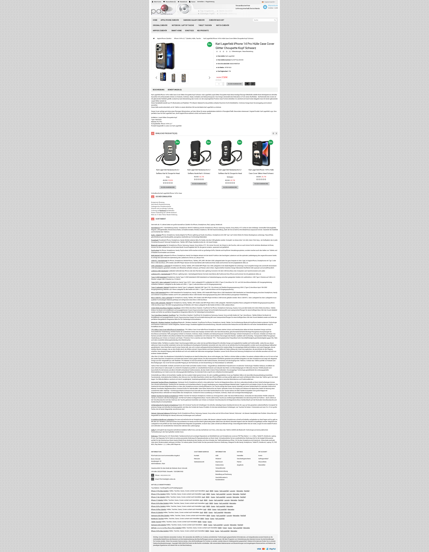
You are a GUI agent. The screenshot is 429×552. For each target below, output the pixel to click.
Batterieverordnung (222, 471)
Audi (203, 497)
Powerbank (154, 240)
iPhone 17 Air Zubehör (158, 497)
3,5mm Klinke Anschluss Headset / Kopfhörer (165, 308)
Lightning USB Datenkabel (159, 271)
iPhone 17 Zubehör (157, 500)
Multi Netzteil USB (157, 255)
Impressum (219, 462)
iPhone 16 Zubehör (157, 512)
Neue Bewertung (248, 51)
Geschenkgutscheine (244, 458)
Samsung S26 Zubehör (158, 525)
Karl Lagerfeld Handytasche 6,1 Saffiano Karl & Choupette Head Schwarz (230, 173)
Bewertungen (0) (175, 90)
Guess (216, 491)
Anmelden (200, 1)
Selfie (153, 430)
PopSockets (155, 250)
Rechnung (163, 210)
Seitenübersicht (199, 462)
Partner (239, 462)
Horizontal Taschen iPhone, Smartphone (164, 382)
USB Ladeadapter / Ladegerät (160, 266)
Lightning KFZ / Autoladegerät (160, 274)
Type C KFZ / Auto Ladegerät (160, 282)
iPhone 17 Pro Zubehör (158, 494)
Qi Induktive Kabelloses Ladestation (162, 419)
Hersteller (240, 455)
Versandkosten (220, 468)
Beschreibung (158, 90)
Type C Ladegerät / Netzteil (160, 287)
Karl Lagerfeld (229, 56)
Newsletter (261, 465)
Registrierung (210, 1)
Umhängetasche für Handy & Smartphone (164, 405)
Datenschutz (220, 465)
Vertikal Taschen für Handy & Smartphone (164, 396)
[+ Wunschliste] (155, 172)
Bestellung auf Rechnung (224, 474)
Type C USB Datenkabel (159, 277)
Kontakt (196, 455)
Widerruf (218, 458)
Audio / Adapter (156, 235)
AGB (217, 455)
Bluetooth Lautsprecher (158, 245)
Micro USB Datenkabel (158, 292)
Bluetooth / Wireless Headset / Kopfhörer (164, 322)
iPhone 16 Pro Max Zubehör (160, 503)
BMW (205, 500)
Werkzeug (154, 436)
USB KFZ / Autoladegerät (159, 260)
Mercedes (240, 491)
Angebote (240, 465)
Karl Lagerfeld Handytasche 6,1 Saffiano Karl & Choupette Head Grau (168, 173)
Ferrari (212, 531)
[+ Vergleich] (180, 172)
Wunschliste (262, 462)
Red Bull (246, 491)
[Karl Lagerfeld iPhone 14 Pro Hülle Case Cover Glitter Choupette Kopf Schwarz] (163, 76)
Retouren (197, 458)
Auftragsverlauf (263, 458)
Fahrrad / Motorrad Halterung (160, 413)
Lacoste (229, 515)
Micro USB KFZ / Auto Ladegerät (161, 297)
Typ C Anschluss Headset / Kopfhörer (163, 315)
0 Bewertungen (236, 51)
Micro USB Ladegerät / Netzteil (161, 303)
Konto (260, 455)
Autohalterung (155, 228)
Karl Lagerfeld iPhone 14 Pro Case (171, 193)
